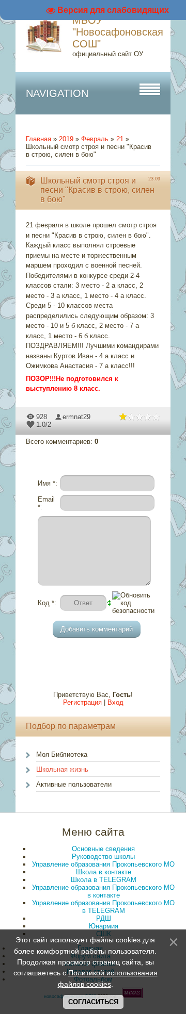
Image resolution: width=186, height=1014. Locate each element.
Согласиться (93, 1002)
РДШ (103, 918)
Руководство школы (103, 856)
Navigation (57, 93)
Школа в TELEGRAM (103, 880)
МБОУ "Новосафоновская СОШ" (117, 31)
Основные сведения (103, 849)
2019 (66, 139)
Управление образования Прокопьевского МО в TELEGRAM (103, 907)
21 (119, 139)
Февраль (95, 139)
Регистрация (82, 702)
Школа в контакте (103, 872)
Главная (38, 139)
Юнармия (103, 926)
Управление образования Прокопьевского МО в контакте (103, 891)
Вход (115, 702)
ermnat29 (76, 417)
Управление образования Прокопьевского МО (103, 864)
